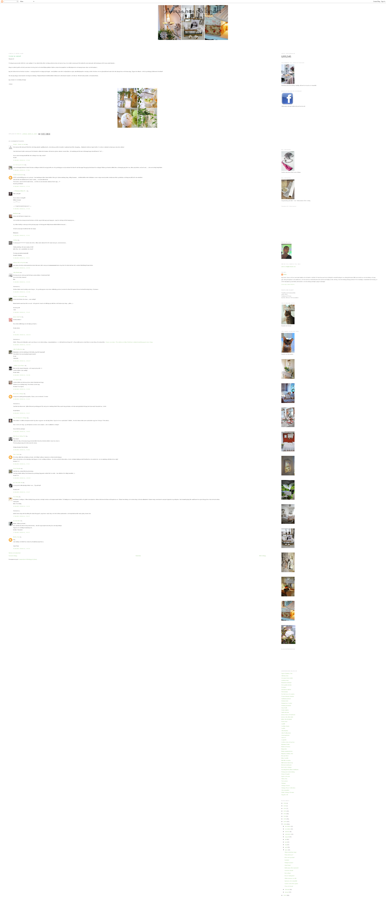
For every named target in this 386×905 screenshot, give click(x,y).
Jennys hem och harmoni (288, 714)
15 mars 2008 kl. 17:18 (21, 170)
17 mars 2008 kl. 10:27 (21, 516)
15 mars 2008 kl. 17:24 (21, 186)
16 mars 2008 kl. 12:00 (21, 389)
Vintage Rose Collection (288, 788)
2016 (284, 803)
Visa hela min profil (288, 284)
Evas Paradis (17, 468)
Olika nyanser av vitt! (290, 878)
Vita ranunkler (285, 790)
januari (287, 892)
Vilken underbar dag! (290, 852)
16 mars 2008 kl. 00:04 (22, 334)
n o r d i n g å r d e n (18, 164)
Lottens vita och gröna (287, 742)
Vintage (283, 783)
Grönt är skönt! (289, 870)
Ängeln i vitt (284, 794)
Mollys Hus (16, 537)
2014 (284, 808)
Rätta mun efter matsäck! (291, 868)
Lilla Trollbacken (18, 349)
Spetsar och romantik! (291, 881)
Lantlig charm (285, 726)
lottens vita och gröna (19, 262)
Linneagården (285, 735)
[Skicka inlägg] (39, 133)
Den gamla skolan (286, 685)
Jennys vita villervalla (287, 717)
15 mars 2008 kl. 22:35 (21, 268)
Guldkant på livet (286, 698)
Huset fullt (284, 708)
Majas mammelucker (287, 751)
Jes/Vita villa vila (17, 482)
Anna (285, 274)
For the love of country (288, 694)
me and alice (16, 520)
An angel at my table (287, 678)
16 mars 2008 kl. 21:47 (21, 492)
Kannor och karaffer (19, 296)
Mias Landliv (284, 758)
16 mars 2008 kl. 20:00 (21, 478)
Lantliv (283, 728)
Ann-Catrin (16, 454)
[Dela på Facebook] (47, 134)
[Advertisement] (193, 46)
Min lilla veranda (286, 760)
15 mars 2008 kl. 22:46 (21, 292)
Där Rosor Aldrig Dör (19, 436)
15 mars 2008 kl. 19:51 (21, 258)
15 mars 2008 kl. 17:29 (21, 209)
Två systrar (284, 781)
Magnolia (284, 749)
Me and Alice (285, 756)
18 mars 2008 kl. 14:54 (21, 548)
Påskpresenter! (289, 862)
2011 (284, 816)
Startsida (138, 555)
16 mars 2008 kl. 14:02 (21, 431)
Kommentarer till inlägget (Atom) (27, 559)
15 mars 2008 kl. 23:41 (21, 312)
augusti (287, 837)
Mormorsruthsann (286, 765)
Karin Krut (284, 721)
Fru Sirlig (15, 496)
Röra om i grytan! (289, 857)
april (286, 847)
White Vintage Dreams (287, 792)
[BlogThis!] (44, 134)
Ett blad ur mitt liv (286, 689)
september (288, 834)
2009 (285, 821)
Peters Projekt (285, 774)
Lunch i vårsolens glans (291, 883)
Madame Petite (285, 744)
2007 (285, 895)
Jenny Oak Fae (17, 317)
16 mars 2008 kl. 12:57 (21, 413)
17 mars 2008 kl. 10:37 (21, 532)
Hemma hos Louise (286, 703)
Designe (283, 687)
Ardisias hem (284, 680)
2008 (285, 824)
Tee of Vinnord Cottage (20, 418)
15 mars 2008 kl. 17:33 (21, 235)
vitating (15, 240)
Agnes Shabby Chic (287, 673)
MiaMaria (15, 213)
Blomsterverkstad (286, 682)
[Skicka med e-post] (42, 134)
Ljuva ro (283, 737)
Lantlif (283, 724)
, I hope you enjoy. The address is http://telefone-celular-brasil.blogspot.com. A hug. (129, 342)
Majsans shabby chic (287, 753)
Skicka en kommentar (15, 553)
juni (286, 842)
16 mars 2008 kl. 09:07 (21, 361)
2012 (284, 813)
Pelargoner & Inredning (288, 772)
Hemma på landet (286, 705)
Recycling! (288, 873)
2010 (284, 819)
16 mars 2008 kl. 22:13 (21, 506)
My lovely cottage (18, 393)
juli (286, 839)
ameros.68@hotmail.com (288, 266)
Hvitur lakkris (285, 710)
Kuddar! (287, 860)
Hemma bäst (284, 701)
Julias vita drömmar (286, 719)
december (288, 826)
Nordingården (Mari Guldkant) (289, 769)
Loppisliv (283, 740)
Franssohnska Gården (287, 696)
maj (286, 844)
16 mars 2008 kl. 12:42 (21, 399)
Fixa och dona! (289, 886)
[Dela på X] (45, 134)
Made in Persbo (285, 746)
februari (287, 889)
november (288, 829)
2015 (284, 806)
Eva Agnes (16, 379)
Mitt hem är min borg (287, 762)
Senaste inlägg (13, 555)
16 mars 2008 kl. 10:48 (21, 375)
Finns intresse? (289, 855)
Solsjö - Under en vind (19, 144)
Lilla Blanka (16, 272)
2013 (284, 811)
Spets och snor (285, 776)
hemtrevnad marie (18, 174)
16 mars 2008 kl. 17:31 (21, 464)
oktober (287, 831)
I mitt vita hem (285, 712)
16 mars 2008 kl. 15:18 (21, 449)
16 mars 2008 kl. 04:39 (21, 344)
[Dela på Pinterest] (49, 134)
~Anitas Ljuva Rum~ (18, 365)
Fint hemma (284, 691)
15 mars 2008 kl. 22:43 (21, 282)
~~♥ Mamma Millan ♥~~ (19, 191)
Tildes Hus (284, 778)
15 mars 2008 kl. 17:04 (21, 160)
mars (286, 850)
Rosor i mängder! (289, 875)
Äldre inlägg (262, 555)
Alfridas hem (284, 675)
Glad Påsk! (288, 865)
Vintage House (285, 785)
